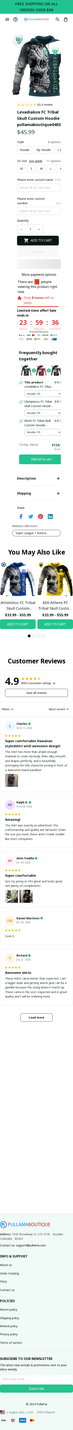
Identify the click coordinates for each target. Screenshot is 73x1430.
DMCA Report (46, 1412)
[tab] (35, 91)
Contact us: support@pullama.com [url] (23, 1245)
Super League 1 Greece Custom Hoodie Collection (33, 533)
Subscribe (36, 1388)
